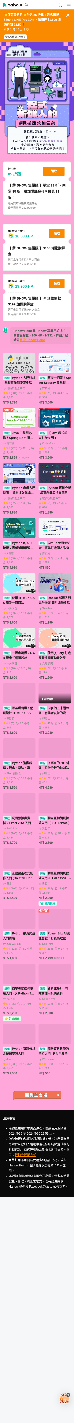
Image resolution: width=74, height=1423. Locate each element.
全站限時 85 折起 (14, 37)
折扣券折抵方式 (25, 1154)
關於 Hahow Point (32, 340)
